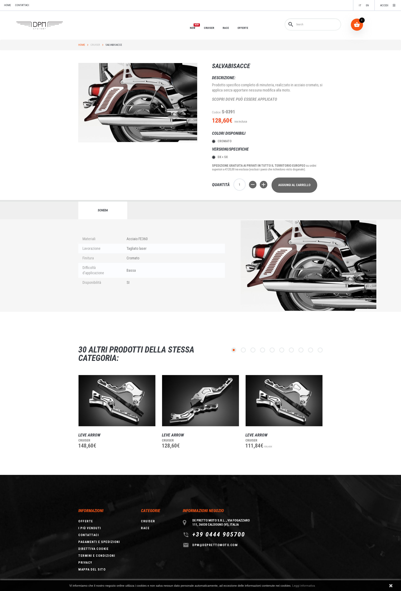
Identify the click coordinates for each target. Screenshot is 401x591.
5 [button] (272, 350)
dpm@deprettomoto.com (215, 545)
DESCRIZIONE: (223, 77)
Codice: (216, 112)
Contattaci (22, 5)
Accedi (384, 5)
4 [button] (262, 350)
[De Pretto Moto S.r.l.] (45, 25)
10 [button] (320, 350)
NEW (192, 27)
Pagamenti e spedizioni (99, 542)
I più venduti (89, 528)
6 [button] (281, 350)
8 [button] (300, 350)
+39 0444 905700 (218, 534)
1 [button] (233, 350)
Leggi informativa (303, 585)
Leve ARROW (89, 435)
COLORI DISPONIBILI (229, 133)
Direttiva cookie (93, 549)
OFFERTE (242, 27)
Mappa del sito (92, 569)
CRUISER (209, 27)
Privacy (85, 562)
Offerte (85, 521)
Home (81, 44)
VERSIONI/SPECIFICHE (231, 149)
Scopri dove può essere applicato (244, 99)
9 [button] (310, 350)
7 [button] (291, 350)
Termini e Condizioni (96, 556)
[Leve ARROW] (117, 400)
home (7, 5)
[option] (114, 419)
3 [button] (252, 350)
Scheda (103, 210)
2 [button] (243, 350)
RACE (226, 27)
